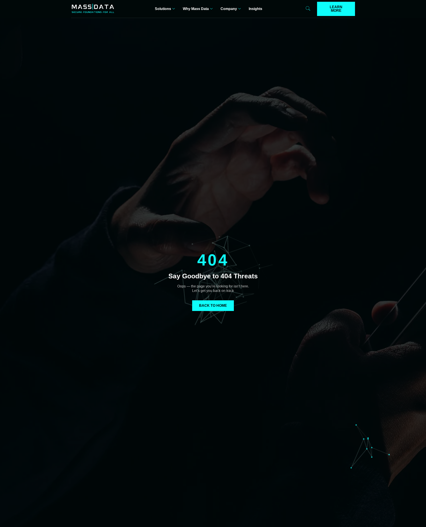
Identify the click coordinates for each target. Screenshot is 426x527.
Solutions (163, 9)
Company (229, 9)
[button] (308, 8)
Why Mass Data (196, 9)
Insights (255, 9)
